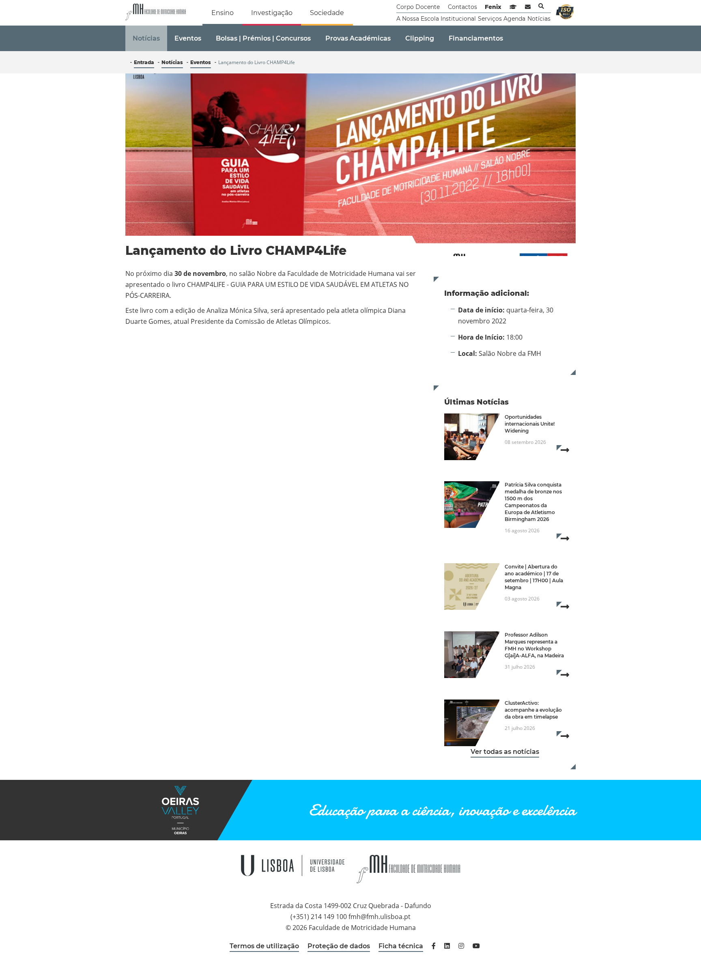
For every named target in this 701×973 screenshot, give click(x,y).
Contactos (462, 7)
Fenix (493, 7)
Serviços (490, 18)
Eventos (187, 38)
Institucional (458, 18)
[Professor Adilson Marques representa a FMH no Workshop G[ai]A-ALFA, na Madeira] (471, 654)
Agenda (514, 18)
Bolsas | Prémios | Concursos (263, 38)
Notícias (538, 18)
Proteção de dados (338, 946)
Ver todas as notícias (505, 752)
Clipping (419, 38)
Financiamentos (476, 38)
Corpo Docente (418, 7)
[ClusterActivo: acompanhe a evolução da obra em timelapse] (471, 723)
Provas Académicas (358, 38)
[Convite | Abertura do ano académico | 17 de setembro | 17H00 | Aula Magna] (471, 586)
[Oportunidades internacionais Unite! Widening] (471, 436)
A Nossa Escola (417, 18)
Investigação (271, 13)
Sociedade (327, 13)
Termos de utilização (264, 946)
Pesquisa (541, 6)
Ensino (222, 13)
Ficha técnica (400, 946)
